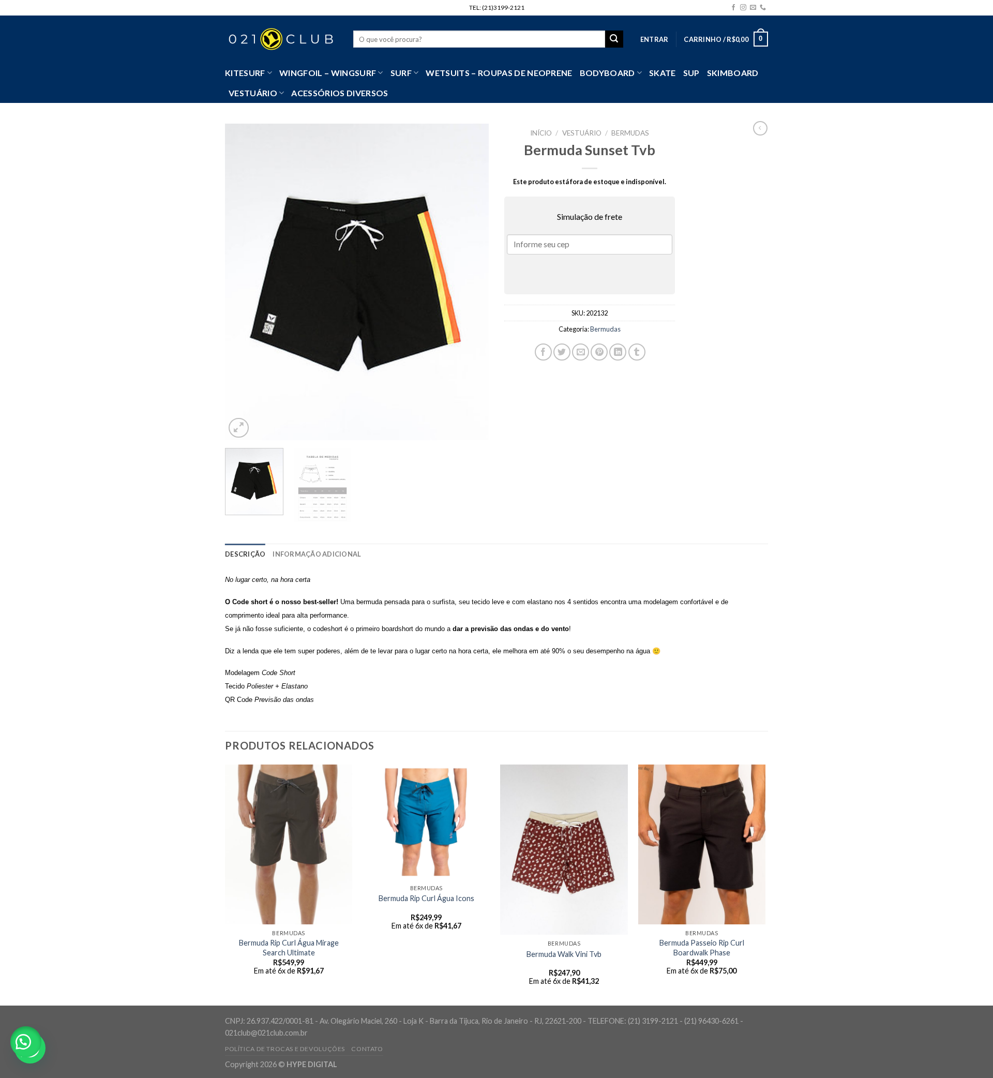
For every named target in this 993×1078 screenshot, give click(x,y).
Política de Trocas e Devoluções (285, 1049)
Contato (367, 1049)
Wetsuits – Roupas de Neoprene (499, 73)
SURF (401, 73)
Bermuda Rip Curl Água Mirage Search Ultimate (289, 947)
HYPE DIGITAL (312, 1064)
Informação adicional (317, 554)
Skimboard (733, 73)
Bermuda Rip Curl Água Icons (426, 898)
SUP (691, 73)
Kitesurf (245, 73)
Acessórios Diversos (339, 93)
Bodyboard (607, 73)
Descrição (245, 554)
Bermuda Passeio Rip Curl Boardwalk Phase (701, 947)
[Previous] (243, 281)
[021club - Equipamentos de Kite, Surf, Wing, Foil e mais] (281, 39)
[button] (25, 1041)
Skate (662, 73)
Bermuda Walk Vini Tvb (563, 954)
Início (541, 133)
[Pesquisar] (614, 39)
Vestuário (581, 133)
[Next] (470, 281)
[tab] (245, 554)
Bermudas (630, 133)
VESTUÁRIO (253, 93)
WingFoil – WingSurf (327, 73)
